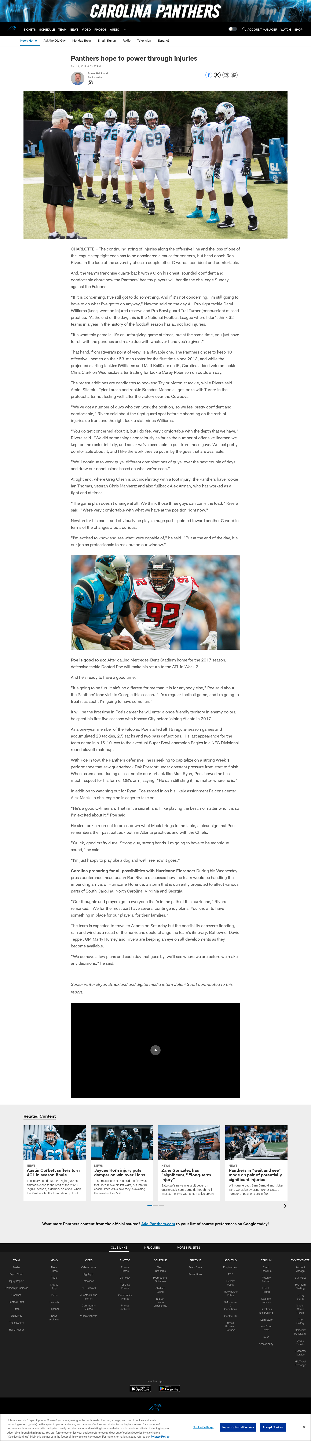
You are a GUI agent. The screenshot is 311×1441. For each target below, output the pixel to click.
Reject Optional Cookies (238, 1427)
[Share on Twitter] (217, 77)
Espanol (54, 1308)
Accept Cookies (273, 1427)
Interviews (88, 1280)
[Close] (304, 1427)
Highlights (89, 1274)
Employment (230, 1267)
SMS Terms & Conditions (230, 1306)
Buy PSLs (300, 1277)
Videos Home (88, 1267)
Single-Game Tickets (300, 1309)
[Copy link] (234, 75)
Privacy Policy (160, 1436)
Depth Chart (16, 1274)
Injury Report (16, 1280)
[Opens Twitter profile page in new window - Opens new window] (90, 82)
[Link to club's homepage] (12, 29)
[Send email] (225, 77)
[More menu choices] (124, 29)
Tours (266, 1336)
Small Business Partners (230, 1326)
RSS (230, 1274)
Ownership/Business (16, 1287)
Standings (16, 1315)
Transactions (16, 1322)
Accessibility (266, 1343)
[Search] (244, 29)
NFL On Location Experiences (160, 1302)
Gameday (125, 1277)
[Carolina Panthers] (155, 1408)
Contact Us (230, 1315)
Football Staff (16, 1301)
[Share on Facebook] (208, 77)
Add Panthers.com (158, 1223)
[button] (155, 1050)
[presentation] (286, 1206)
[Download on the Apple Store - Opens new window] (140, 1389)
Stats (16, 1308)
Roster (16, 1267)
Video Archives (88, 1315)
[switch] (232, 29)
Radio (54, 1295)
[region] (155, 1427)
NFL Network (89, 1287)
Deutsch (54, 1302)
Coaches (16, 1294)
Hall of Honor (16, 1329)
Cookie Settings (203, 1427)
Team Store (195, 1267)
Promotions (195, 1274)
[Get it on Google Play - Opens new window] (169, 1390)
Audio (54, 1277)
